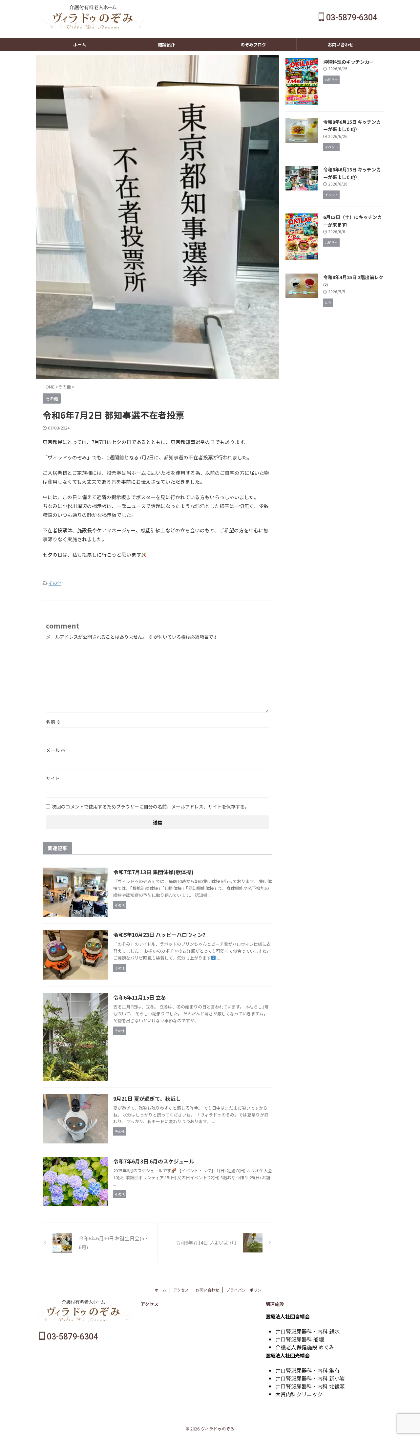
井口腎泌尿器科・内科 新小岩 (310, 1378)
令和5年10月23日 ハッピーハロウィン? (159, 935)
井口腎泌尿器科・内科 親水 (307, 1331)
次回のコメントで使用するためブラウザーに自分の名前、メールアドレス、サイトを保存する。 (150, 806)
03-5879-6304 (350, 17)
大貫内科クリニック (299, 1394)
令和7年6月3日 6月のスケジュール (153, 1161)
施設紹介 (166, 44)
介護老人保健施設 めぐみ (304, 1347)
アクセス (181, 1290)
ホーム (79, 44)
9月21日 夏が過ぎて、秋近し (147, 1098)
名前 (53, 722)
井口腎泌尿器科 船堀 (299, 1339)
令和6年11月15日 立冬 (139, 997)
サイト (53, 778)
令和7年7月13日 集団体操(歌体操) (153, 872)
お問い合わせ (340, 44)
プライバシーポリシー (245, 1290)
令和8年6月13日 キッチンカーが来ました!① (352, 173)
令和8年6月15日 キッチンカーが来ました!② (352, 125)
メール (55, 750)
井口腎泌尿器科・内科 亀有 (307, 1370)
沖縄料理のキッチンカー (348, 61)
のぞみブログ (253, 44)
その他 (55, 583)
